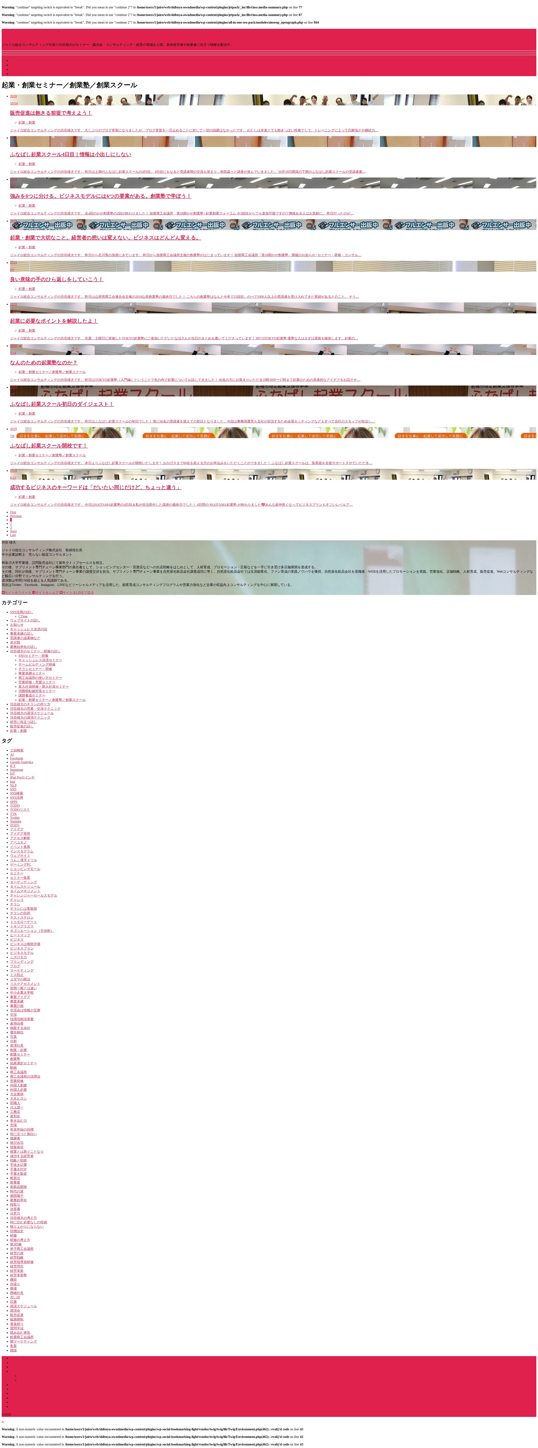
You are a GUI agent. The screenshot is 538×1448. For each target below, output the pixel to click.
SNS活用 (16, 797)
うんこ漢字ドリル (23, 860)
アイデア (17, 829)
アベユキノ (18, 842)
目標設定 (17, 1231)
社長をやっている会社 (27, 69)
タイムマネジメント (25, 891)
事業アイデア (20, 997)
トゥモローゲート (23, 922)
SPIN (13, 802)
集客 (13, 1346)
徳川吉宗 (17, 1143)
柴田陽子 (17, 1196)
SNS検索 (16, 793)
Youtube (15, 821)
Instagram (16, 769)
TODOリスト (20, 809)
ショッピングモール (25, 869)
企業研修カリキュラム (35, 1380)
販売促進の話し (22, 726)
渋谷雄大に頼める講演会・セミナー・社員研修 (45, 1371)
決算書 (15, 1209)
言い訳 (15, 1297)
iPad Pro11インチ (22, 777)
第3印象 (16, 1244)
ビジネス (17, 939)
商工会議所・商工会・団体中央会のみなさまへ (45, 1384)
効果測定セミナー (23, 1063)
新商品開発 (18, 1187)
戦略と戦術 (18, 1160)
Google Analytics (21, 762)
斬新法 (15, 1178)
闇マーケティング (23, 1341)
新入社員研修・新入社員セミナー (43, 686)
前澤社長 (17, 1045)
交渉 (13, 1014)
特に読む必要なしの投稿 (28, 1222)
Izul (12, 781)
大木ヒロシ (18, 1098)
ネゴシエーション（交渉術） (32, 931)
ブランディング (22, 961)
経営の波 (17, 1253)
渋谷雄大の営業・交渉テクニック (35, 708)
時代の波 (17, 1191)
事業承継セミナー (31, 673)
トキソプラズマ (22, 926)
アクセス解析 (20, 838)
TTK (13, 814)
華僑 (13, 1288)
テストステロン (22, 917)
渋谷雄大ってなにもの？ (28, 65)
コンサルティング (23, 1389)
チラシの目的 (20, 913)
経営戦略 (17, 1257)
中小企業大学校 (22, 992)
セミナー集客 (20, 878)
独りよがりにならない (27, 1226)
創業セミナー (20, 1054)
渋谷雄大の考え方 (23, 1218)
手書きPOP (18, 1169)
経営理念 (17, 1266)
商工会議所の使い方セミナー (40, 678)
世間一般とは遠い (23, 988)
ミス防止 (17, 975)
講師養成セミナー (31, 695)
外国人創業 (18, 1085)
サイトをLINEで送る (78, 592)
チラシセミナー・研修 (35, 669)
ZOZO (14, 825)
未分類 (15, 642)
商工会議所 (18, 1072)
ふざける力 (18, 957)
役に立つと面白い (23, 1134)
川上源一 (17, 1107)
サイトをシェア (47, 592)
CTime (23, 616)
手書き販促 (18, 1173)
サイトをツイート (18, 592)
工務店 (15, 1112)
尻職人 (15, 1103)
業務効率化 (18, 1200)
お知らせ (17, 625)
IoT (12, 773)
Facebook (16, 758)
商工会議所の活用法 (25, 1076)
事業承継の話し (22, 633)
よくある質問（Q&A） (27, 1398)
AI (12, 754)
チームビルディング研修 (36, 664)
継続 (13, 1279)
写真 (13, 1037)
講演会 (15, 1310)
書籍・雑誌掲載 (22, 1402)
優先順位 (17, 1032)
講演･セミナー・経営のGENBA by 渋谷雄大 (68, 33)
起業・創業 (18, 731)
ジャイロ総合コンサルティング (33, 1367)
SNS (13, 789)
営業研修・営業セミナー (36, 682)
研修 (13, 1235)
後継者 (15, 1138)
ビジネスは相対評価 (25, 944)
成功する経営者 (22, 1156)
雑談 (13, 1350)
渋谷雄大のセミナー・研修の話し (35, 651)
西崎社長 (17, 1293)
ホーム (15, 1358)
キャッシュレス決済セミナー (40, 660)
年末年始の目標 (22, 1129)
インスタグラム (22, 851)
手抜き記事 (18, 1165)
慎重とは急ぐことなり (27, 1151)
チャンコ (17, 900)
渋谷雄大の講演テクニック (30, 717)
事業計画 (17, 1006)
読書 (13, 1302)
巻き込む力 (18, 1120)
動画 (13, 1067)
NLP (13, 785)
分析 (13, 1041)
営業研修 (17, 1081)
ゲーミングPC (20, 864)
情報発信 (17, 1147)
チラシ (15, 904)
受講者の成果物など (25, 638)
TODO (15, 805)
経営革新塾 (18, 1275)
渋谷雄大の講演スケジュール (32, 713)
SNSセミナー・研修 (33, 655)
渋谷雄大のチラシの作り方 (30, 704)
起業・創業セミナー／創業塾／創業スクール (52, 700)
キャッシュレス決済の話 (28, 629)
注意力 (15, 1213)
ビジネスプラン (22, 948)
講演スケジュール (23, 60)
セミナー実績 (20, 1393)
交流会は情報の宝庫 (25, 1010)
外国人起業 (18, 1090)
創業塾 (15, 1059)
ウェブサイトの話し (25, 620)
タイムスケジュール (25, 886)
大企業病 (17, 1094)
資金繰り (17, 1324)
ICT (13, 766)
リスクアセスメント (25, 984)
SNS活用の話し (21, 612)
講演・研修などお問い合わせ (32, 74)
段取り (15, 1204)
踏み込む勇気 (20, 1332)
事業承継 (17, 1001)
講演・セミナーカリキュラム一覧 (43, 1376)
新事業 (15, 1182)
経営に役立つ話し (23, 722)
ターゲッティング (23, 882)
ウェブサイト (20, 855)
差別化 (15, 1116)
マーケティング (22, 970)
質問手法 (17, 1328)
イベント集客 (20, 847)
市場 (13, 1125)
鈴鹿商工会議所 (22, 1337)
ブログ (15, 966)
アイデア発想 (20, 833)
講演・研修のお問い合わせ (30, 1406)
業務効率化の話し (23, 647)
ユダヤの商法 (20, 979)
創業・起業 (18, 1050)
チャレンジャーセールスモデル (33, 895)
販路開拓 (17, 1319)
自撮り (15, 1284)
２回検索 (17, 750)
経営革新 (17, 1271)
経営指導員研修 (22, 1262)
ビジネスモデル (22, 953)
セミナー (17, 873)
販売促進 (17, 1315)
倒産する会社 (20, 1028)
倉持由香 (17, 1023)
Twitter (15, 817)
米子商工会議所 (22, 1249)
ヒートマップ (20, 935)
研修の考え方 (20, 1240)
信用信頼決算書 (22, 1019)
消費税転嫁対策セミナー (36, 691)
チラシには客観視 (23, 908)
